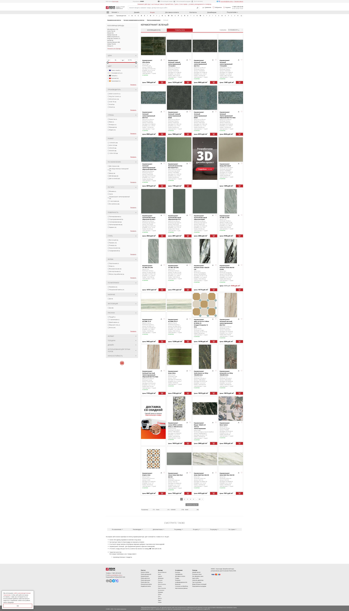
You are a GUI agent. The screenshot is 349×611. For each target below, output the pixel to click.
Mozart (109, 33)
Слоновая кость (116, 73)
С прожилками (114, 319)
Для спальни (114, 166)
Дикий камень (114, 322)
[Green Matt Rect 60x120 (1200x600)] (205, 459)
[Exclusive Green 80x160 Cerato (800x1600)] (230, 251)
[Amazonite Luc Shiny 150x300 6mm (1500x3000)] (230, 357)
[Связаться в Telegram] (217, 1)
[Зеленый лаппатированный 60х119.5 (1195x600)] (153, 98)
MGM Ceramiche (112, 37)
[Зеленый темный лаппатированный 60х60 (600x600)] (179, 98)
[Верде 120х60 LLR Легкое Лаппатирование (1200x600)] (205, 408)
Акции (152, 12)
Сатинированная (115, 222)
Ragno (159, 600)
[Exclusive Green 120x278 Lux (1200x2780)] (205, 251)
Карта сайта (195, 578)
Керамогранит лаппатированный (119, 197)
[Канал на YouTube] (107, 580)
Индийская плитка (146, 586)
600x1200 (113, 145)
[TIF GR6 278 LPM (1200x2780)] (153, 251)
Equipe (160, 602)
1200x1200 (113, 153)
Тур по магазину (198, 1)
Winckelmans (111, 29)
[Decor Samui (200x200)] (230, 408)
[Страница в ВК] (110, 580)
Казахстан (113, 119)
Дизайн (136, 12)
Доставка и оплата (172, 12)
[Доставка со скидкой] (153, 417)
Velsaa (109, 46)
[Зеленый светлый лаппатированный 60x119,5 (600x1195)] (230, 305)
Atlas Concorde (162, 588)
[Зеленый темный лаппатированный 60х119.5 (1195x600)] (205, 46)
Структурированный (116, 219)
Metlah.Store (111, 35)
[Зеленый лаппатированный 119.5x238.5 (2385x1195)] (230, 46)
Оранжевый (115, 81)
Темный (114, 75)
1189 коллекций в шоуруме (183, 1)
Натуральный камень (116, 289)
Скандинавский (114, 251)
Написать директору (197, 580)
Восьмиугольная (115, 269)
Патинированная (115, 216)
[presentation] (108, 70)
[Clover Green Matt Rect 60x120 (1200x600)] (179, 459)
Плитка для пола (145, 578)
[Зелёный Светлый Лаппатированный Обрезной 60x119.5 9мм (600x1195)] (153, 357)
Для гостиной (114, 178)
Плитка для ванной (146, 574)
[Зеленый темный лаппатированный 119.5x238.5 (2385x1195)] (179, 46)
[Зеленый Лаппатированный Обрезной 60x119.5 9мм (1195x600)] (230, 98)
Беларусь (112, 124)
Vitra (159, 596)
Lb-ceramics (161, 590)
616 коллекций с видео (166, 1)
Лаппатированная (115, 224)
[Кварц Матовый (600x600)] (230, 149)
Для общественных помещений (118, 169)
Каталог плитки (145, 572)
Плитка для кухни (145, 580)
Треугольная (114, 263)
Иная (111, 266)
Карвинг (112, 227)
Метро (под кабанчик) (116, 274)
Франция (113, 127)
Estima (160, 586)
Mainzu (160, 598)
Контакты (193, 12)
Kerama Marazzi (112, 42)
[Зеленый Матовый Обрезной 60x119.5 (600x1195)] (179, 201)
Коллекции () (153, 30)
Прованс (113, 243)
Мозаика (112, 191)
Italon (159, 574)
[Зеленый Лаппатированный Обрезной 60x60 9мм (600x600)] (153, 149)
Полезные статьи (196, 574)
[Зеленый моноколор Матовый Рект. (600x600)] (179, 149)
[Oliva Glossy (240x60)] (153, 46)
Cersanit (160, 580)
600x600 (112, 150)
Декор (112, 173)
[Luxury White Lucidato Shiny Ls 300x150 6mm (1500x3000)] (179, 408)
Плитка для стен (145, 582)
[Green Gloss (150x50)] (179, 357)
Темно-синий (115, 70)
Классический (114, 248)
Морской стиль (114, 325)
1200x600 (113, 142)
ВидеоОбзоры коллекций (199, 584)
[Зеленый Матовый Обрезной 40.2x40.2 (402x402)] (153, 201)
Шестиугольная (115, 271)
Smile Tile (110, 31)
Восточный (113, 240)
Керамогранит (145, 576)
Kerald (109, 40)
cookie (15, 593)
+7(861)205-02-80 (156, 549)
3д (111, 194)
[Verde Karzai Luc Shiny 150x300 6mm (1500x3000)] (205, 357)
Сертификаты (178, 574)
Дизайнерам (211, 12)
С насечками (114, 201)
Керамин (160, 592)
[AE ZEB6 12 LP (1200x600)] (153, 305)
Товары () (180, 30)
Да (111, 299)
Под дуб (112, 317)
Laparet (160, 576)
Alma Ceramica (162, 584)
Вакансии (177, 584)
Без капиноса (114, 204)
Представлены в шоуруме (199, 586)
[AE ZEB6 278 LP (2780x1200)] (179, 305)
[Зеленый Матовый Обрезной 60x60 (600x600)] (205, 201)
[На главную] (116, 569)
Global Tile (110, 44)
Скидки (177, 578)
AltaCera (160, 582)
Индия (112, 130)
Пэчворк (112, 245)
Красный (114, 78)
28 (199, 499)
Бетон (112, 327)
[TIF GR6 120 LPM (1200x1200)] (179, 251)
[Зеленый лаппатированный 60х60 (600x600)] (205, 98)
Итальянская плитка (146, 584)
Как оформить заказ (197, 576)
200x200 (112, 148)
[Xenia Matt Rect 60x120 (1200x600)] (230, 459)
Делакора (160, 578)
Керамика (113, 287)
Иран (111, 122)
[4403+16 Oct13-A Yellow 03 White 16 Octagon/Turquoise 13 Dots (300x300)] (205, 305)
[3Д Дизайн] (205, 158)
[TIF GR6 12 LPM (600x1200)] (230, 201)
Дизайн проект (196, 572)
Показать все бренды (114, 48)
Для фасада (113, 176)
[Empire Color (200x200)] (153, 459)
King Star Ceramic (112, 38)
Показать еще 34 (192, 505)
